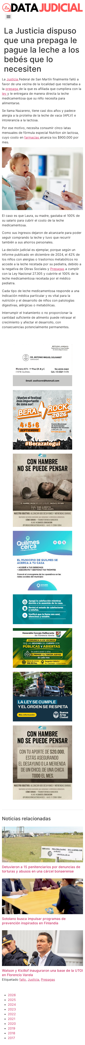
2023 (12, 1009)
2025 (12, 1000)
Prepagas (57, 269)
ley (4, 93)
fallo (22, 979)
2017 (11, 1038)
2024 (12, 1004)
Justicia (13, 79)
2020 (12, 1024)
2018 (11, 1033)
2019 (11, 1028)
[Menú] (8, 17)
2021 (11, 1019)
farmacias (32, 137)
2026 (12, 995)
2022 (12, 1014)
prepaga (12, 89)
